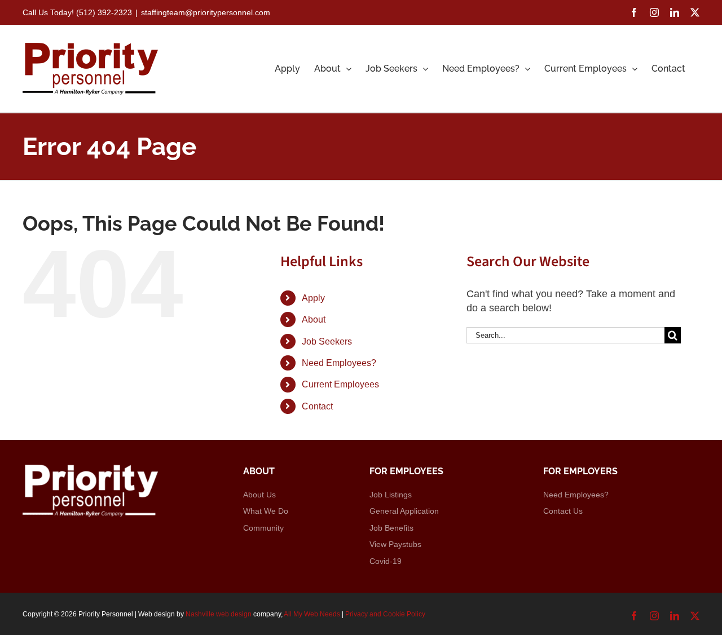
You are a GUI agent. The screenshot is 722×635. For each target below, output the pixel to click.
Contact (317, 406)
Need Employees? (339, 363)
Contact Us (563, 510)
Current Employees (340, 384)
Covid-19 (385, 561)
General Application (404, 510)
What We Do (265, 510)
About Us (259, 494)
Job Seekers (327, 341)
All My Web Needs (312, 614)
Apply (313, 298)
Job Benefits (391, 527)
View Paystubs (395, 544)
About (313, 319)
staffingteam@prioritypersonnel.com (205, 12)
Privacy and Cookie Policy (385, 614)
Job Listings (390, 494)
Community (263, 527)
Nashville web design (219, 614)
